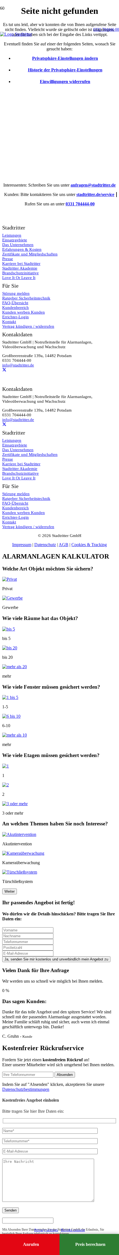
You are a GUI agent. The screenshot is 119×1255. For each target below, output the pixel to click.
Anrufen (31, 1244)
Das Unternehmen (17, 450)
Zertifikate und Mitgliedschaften (30, 454)
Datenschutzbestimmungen (25, 1089)
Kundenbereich (15, 508)
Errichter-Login (15, 517)
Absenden (65, 1075)
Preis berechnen (90, 1244)
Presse (7, 459)
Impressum (21, 544)
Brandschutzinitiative (20, 473)
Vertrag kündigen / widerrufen (28, 527)
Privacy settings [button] (46, 1230)
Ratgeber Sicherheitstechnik (26, 498)
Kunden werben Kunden (23, 512)
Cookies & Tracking (89, 544)
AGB (63, 544)
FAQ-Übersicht (15, 503)
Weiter (9, 891)
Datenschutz (45, 544)
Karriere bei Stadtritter (21, 464)
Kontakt (9, 522)
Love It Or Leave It (18, 478)
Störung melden (16, 494)
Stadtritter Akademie (19, 468)
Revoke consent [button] (73, 1230)
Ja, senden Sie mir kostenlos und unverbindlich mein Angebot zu (56, 959)
